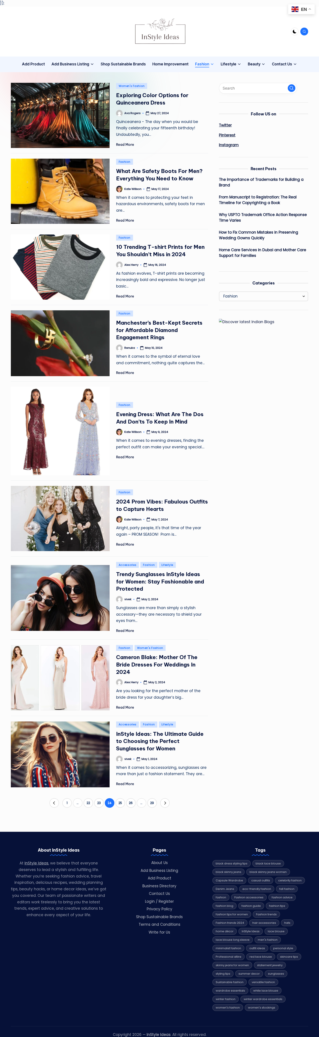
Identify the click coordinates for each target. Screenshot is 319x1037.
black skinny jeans (228, 872)
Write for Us (159, 932)
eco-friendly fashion (256, 889)
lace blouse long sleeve (233, 940)
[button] (54, 803)
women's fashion (228, 1007)
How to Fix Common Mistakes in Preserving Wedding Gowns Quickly (258, 235)
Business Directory (159, 886)
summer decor (249, 974)
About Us (159, 862)
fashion (221, 897)
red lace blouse (261, 957)
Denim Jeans (225, 889)
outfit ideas (257, 948)
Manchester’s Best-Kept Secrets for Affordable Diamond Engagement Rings (159, 330)
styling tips (223, 974)
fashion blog (224, 906)
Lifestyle (167, 565)
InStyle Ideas (36, 863)
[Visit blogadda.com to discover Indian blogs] (246, 321)
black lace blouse (268, 863)
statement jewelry (270, 965)
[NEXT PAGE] (165, 803)
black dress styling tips (231, 863)
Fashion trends (266, 914)
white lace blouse (265, 991)
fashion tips (277, 906)
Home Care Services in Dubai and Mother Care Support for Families (262, 252)
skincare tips (289, 957)
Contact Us (159, 893)
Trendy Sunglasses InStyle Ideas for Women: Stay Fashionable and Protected (160, 581)
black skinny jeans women (268, 872)
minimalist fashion (228, 948)
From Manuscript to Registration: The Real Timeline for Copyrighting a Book (258, 199)
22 (88, 803)
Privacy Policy (159, 909)
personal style (283, 948)
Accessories (127, 565)
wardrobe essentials (230, 991)
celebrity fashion (290, 880)
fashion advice (282, 897)
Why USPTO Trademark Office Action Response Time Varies (263, 217)
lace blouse (276, 931)
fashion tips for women (232, 914)
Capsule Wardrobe (229, 880)
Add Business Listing (159, 870)
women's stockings (261, 1007)
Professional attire (228, 957)
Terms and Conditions (159, 924)
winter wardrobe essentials (263, 999)
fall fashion (286, 889)
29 (152, 803)
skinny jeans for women (232, 965)
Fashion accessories (248, 897)
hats (287, 923)
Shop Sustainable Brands (159, 916)
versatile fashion (263, 982)
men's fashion (268, 940)
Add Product (159, 878)
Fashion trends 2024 (230, 923)
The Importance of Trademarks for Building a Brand (261, 182)
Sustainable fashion (229, 982)
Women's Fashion (132, 86)
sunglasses (276, 974)
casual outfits (260, 880)
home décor (224, 931)
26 (131, 803)
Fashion (124, 162)
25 (120, 803)
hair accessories (264, 923)
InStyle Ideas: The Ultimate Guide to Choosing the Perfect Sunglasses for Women (160, 741)
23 (99, 803)
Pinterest (227, 135)
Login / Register (159, 901)
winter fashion (225, 999)
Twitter (225, 125)
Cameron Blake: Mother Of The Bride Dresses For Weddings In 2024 (156, 664)
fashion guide (251, 906)
